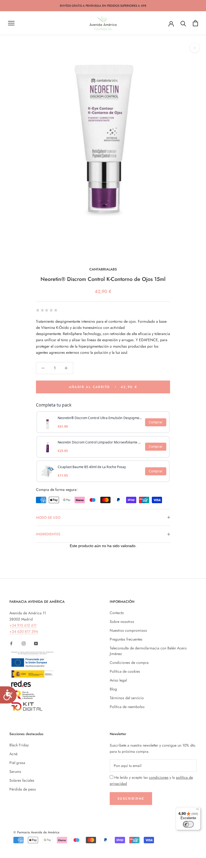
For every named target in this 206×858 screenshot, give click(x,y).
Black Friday (19, 745)
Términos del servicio (127, 698)
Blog (113, 689)
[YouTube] (36, 643)
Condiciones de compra (129, 662)
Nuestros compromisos (128, 630)
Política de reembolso (127, 706)
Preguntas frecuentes (126, 639)
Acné (13, 754)
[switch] (188, 824)
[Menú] (197, 810)
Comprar (156, 422)
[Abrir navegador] (11, 23)
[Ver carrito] (195, 23)
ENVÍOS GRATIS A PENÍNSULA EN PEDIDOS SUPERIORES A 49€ (103, 5)
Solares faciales (21, 780)
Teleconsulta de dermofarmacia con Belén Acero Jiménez (148, 650)
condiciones (158, 777)
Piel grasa (17, 762)
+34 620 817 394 (23, 631)
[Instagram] (23, 643)
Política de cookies (125, 671)
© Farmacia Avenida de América (36, 832)
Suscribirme (130, 798)
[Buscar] (183, 23)
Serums (15, 771)
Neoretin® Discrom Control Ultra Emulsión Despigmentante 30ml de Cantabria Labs (100, 418)
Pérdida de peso (22, 789)
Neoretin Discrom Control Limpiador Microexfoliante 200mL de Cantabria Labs (100, 442)
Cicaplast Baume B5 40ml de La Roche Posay (92, 467)
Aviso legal (118, 680)
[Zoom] (194, 47)
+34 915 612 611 (22, 625)
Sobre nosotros (122, 621)
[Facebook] (11, 643)
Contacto (117, 612)
